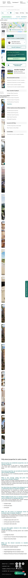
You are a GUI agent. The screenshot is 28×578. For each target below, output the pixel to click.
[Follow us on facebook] (16, 563)
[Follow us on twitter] (20, 563)
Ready (17, 12)
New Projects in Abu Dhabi (12, 127)
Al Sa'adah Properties (11, 119)
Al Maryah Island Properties (13, 114)
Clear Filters (18, 16)
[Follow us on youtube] (20, 566)
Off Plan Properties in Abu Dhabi (14, 125)
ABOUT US (4, 563)
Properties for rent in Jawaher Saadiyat (15, 134)
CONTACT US (5, 566)
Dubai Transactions (23, 2)
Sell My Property (9, 2)
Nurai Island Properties (12, 117)
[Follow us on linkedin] (23, 563)
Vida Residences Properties (13, 101)
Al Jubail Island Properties (12, 110)
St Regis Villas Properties (12, 93)
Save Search (24, 16)
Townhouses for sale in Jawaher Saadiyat (15, 86)
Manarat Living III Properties (13, 99)
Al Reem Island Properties (12, 112)
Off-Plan (22, 12)
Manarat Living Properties (12, 95)
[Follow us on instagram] (16, 566)
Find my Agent (4, 2)
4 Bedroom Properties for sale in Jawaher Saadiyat (16, 80)
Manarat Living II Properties (13, 97)
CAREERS (11, 563)
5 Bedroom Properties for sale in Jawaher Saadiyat (16, 82)
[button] (5, 13)
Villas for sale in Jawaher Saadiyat (14, 84)
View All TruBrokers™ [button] (16, 47)
